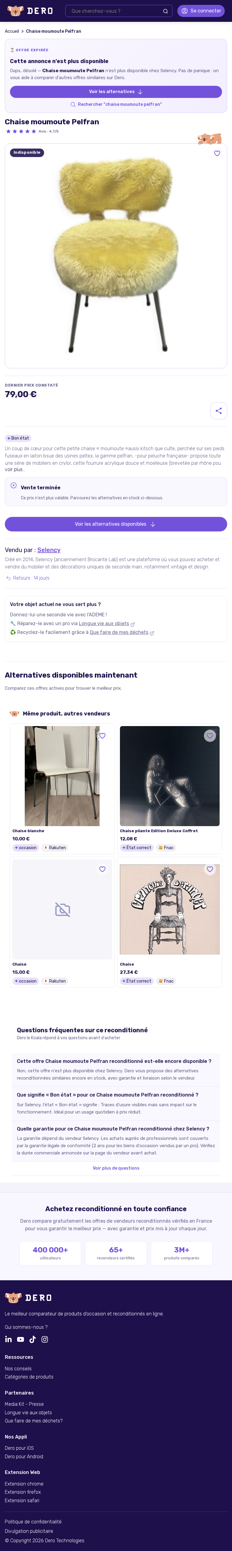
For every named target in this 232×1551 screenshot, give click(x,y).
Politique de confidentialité (33, 1522)
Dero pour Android (24, 1456)
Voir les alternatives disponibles (110, 524)
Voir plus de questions (116, 1168)
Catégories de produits (29, 1377)
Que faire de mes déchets (119, 632)
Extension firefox (23, 1492)
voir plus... (15, 469)
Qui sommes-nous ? (26, 1327)
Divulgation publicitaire (29, 1531)
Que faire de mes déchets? (34, 1421)
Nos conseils (18, 1369)
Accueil (12, 31)
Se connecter (206, 11)
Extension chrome (24, 1484)
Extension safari (22, 1500)
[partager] (218, 410)
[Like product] (217, 153)
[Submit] (165, 11)
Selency (48, 550)
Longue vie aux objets (104, 623)
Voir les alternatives (112, 91)
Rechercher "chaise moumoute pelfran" (120, 104)
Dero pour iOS (19, 1448)
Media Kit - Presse (24, 1404)
